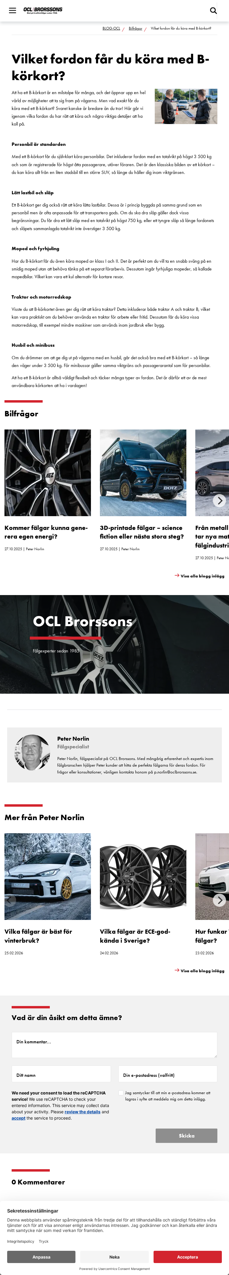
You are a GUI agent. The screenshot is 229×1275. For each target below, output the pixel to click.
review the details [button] (82, 1111)
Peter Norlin (35, 548)
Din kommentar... (33, 1041)
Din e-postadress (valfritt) (149, 1075)
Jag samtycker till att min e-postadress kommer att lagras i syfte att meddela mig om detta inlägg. (167, 1096)
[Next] (219, 500)
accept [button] (18, 1117)
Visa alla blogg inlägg (203, 576)
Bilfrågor (135, 28)
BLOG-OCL (111, 28)
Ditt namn (25, 1075)
